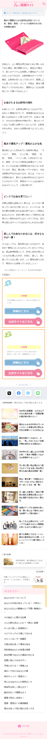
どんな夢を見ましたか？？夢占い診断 (21, 623)
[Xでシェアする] (9, 393)
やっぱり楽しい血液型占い (16, 628)
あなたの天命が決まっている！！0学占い (22, 603)
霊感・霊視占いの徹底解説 (16, 703)
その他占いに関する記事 (15, 617)
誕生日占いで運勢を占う (15, 692)
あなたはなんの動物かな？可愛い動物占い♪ (23, 610)
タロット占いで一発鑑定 (15, 639)
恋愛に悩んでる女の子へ (15, 660)
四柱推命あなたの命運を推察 (17, 650)
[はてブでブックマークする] (28, 393)
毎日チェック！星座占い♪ (15, 676)
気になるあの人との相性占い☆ (18, 682)
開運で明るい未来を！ (14, 698)
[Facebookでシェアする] (19, 393)
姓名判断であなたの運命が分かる (19, 655)
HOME (25, 726)
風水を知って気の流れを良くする (28, 402)
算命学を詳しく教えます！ (16, 687)
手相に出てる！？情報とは (16, 666)
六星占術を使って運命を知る (17, 644)
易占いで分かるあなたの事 (16, 671)
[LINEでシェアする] (38, 393)
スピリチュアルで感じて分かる (18, 633)
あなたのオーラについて (15, 598)
